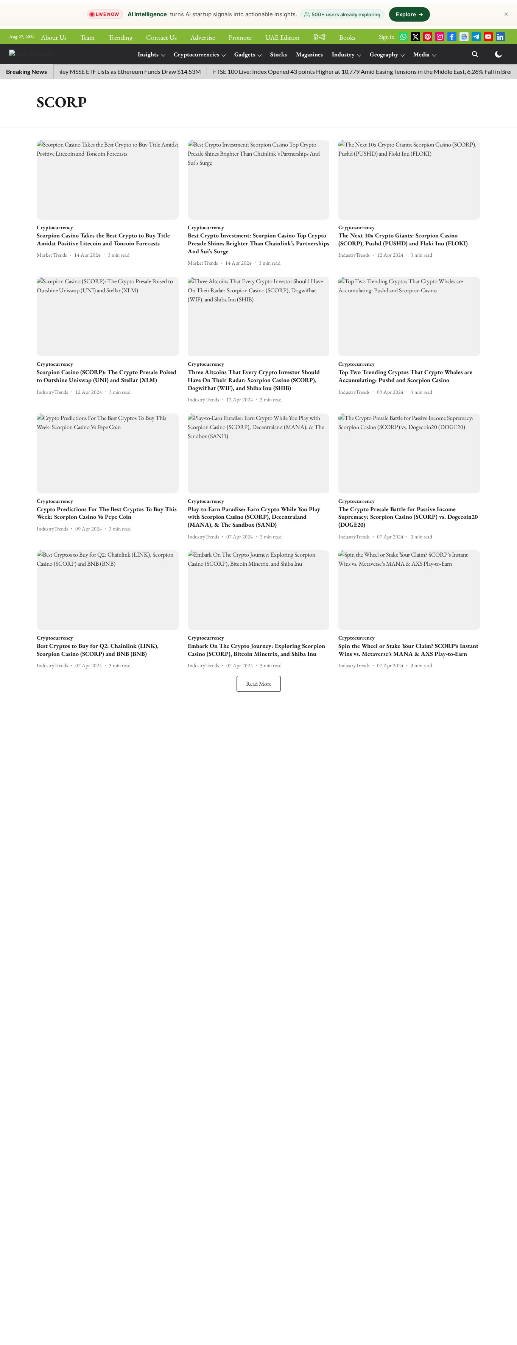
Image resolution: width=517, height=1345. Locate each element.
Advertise (202, 37)
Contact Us (161, 37)
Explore (409, 14)
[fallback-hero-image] (108, 180)
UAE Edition (282, 37)
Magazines (309, 54)
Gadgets (244, 54)
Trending (120, 37)
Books (347, 37)
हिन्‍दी (319, 37)
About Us (54, 37)
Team (87, 37)
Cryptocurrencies (196, 54)
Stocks (278, 54)
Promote (240, 37)
